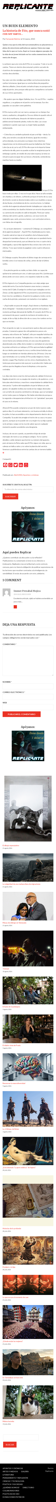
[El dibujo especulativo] (28, 809)
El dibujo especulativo (11, 845)
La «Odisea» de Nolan (11, 1129)
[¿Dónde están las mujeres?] (28, 1322)
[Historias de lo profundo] (28, 1201)
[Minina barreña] (28, 1402)
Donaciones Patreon (13, 1497)
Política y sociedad (13, 1484)
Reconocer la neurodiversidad (14, 1083)
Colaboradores (11, 1490)
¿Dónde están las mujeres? (13, 1341)
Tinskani (6, 969)
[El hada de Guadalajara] (28, 991)
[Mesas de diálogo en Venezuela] (28, 906)
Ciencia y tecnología (13, 1481)
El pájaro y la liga (9, 1267)
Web (5, 702)
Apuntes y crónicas (31, 475)
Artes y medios (10, 1471)
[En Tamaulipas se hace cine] (28, 1362)
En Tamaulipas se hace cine (13, 1378)
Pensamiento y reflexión (15, 1478)
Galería (25, 1471)
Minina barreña (8, 1421)
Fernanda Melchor (13, 39)
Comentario (9, 644)
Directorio (28, 1487)
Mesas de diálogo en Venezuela (14, 923)
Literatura (8, 1475)
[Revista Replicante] (28, 7)
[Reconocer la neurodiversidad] (28, 1067)
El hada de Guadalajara (11, 1007)
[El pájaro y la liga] (28, 1250)
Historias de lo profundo (12, 1228)
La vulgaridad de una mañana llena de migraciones (21, 884)
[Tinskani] (28, 949)
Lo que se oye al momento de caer (16, 1297)
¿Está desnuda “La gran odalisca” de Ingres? (19, 1167)
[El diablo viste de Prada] (28, 1029)
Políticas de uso (11, 1494)
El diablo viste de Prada (11, 1045)
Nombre (7, 682)
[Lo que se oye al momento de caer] (28, 1285)
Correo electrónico (14, 692)
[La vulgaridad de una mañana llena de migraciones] (28, 868)
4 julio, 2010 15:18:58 (23, 594)
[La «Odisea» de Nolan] (28, 1109)
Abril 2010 (18, 475)
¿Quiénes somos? (11, 1487)
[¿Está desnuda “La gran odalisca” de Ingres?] (28, 1151)
